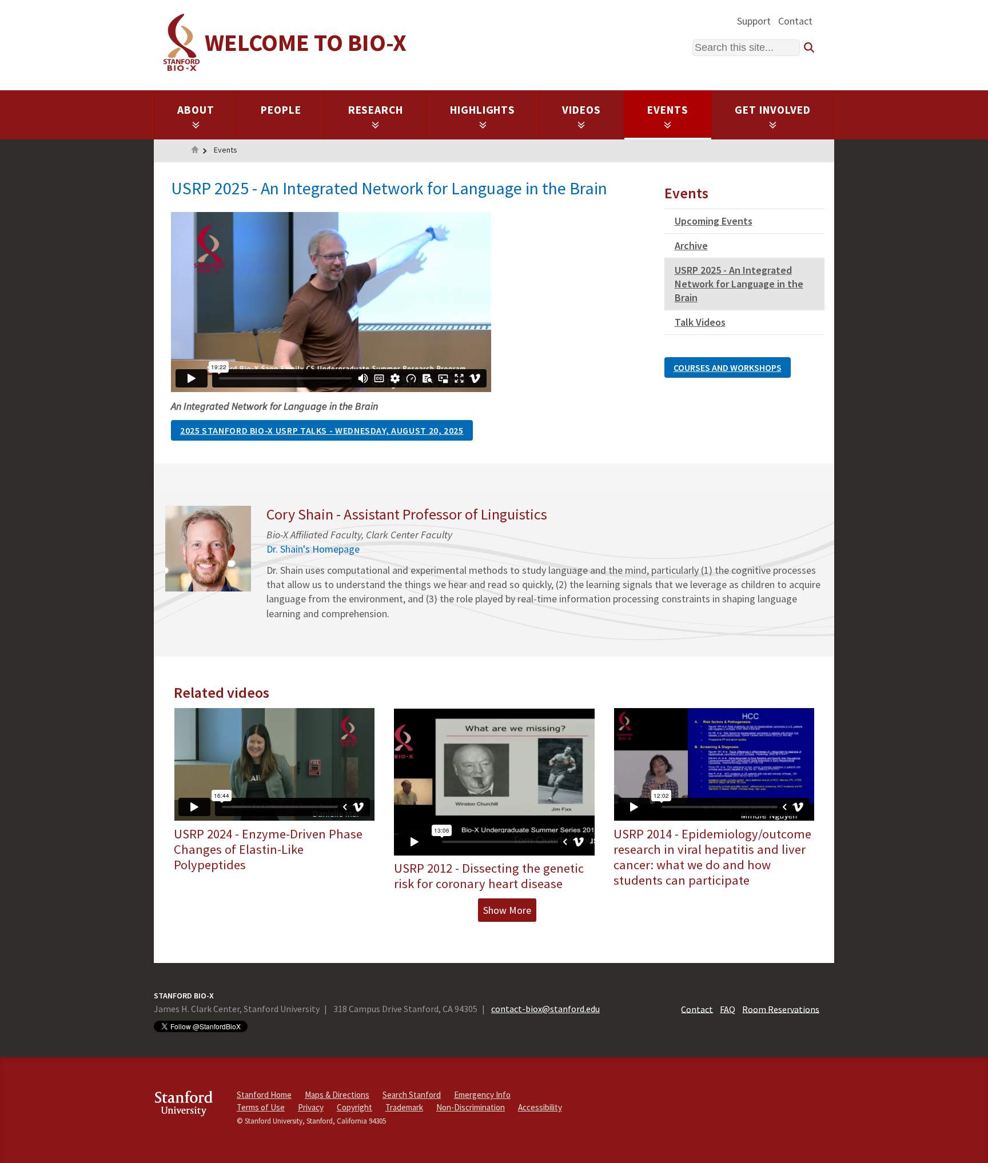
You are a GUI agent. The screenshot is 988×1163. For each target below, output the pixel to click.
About (195, 110)
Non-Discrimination (470, 1107)
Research (376, 110)
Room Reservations (780, 1008)
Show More (507, 910)
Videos (581, 110)
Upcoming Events (713, 220)
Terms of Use (261, 1107)
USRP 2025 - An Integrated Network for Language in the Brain (739, 283)
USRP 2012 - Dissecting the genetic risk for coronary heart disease (489, 876)
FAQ (727, 1008)
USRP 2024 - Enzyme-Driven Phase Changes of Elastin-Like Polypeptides (268, 849)
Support (754, 20)
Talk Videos (700, 322)
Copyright (354, 1107)
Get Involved (773, 110)
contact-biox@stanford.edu (545, 1008)
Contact (795, 20)
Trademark (404, 1107)
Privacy (311, 1107)
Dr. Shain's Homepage (313, 548)
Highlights (483, 110)
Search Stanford (412, 1094)
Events (667, 110)
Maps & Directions (337, 1094)
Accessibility (540, 1107)
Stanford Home (264, 1094)
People (281, 110)
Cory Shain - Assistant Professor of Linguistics (406, 514)
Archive (691, 245)
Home (195, 151)
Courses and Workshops (728, 367)
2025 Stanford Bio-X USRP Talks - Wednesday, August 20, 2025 (322, 430)
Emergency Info (482, 1094)
